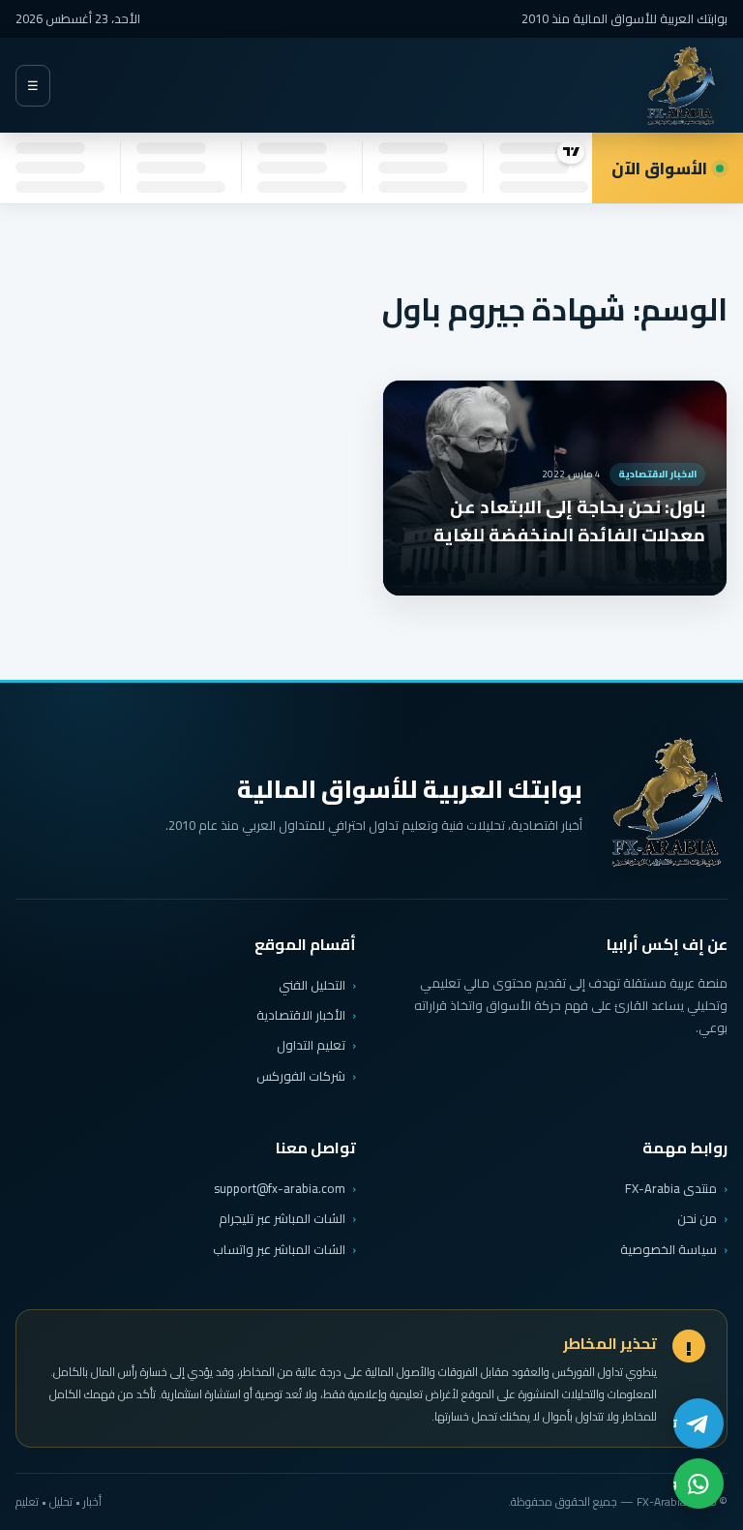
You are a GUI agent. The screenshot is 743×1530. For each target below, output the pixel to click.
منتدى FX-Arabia (671, 1188)
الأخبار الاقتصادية (300, 1014)
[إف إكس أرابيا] (681, 86)
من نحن (697, 1218)
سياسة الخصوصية (668, 1249)
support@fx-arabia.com (279, 1189)
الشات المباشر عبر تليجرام (282, 1219)
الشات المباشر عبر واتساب (279, 1250)
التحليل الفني (312, 984)
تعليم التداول (311, 1044)
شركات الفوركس (300, 1075)
